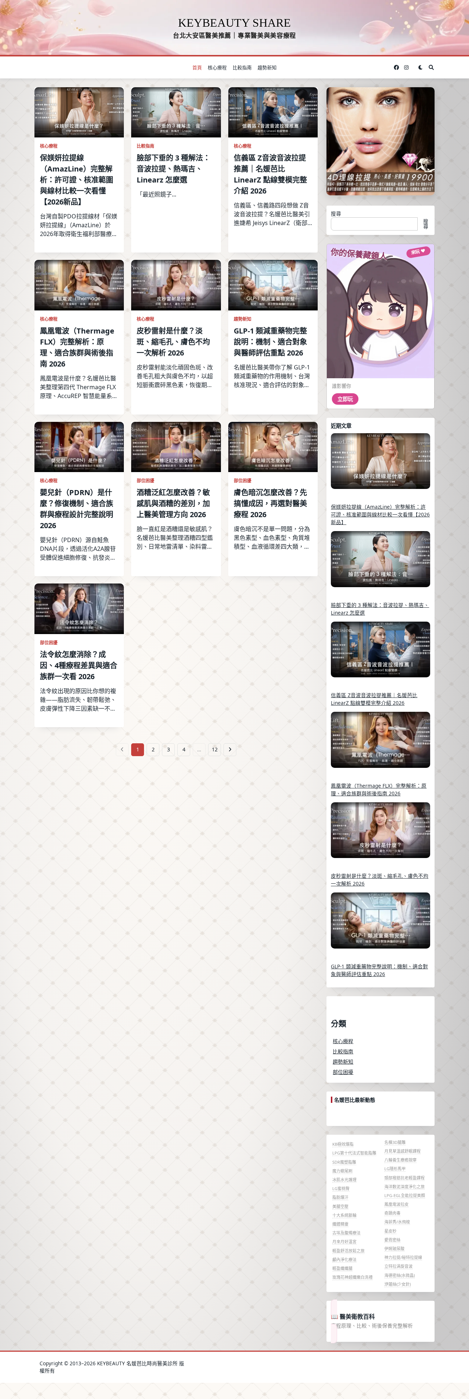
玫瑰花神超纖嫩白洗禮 (352, 1277)
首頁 (197, 67)
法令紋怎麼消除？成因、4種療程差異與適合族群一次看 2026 (78, 665)
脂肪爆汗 (340, 1197)
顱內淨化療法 (344, 1259)
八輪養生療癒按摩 (400, 1160)
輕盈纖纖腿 (342, 1268)
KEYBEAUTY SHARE (234, 22)
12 (215, 749)
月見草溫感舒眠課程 (402, 1151)
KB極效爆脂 (343, 1144)
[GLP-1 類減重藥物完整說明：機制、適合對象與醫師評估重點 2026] (380, 925)
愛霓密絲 (392, 1239)
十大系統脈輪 (344, 1215)
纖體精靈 (340, 1224)
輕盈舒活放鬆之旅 (348, 1250)
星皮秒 (390, 1231)
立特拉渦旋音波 (398, 1266)
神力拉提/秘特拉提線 (403, 1257)
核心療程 (217, 67)
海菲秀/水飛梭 (397, 1222)
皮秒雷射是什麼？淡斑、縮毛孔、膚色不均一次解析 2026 (173, 342)
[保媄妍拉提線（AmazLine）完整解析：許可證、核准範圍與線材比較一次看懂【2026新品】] (380, 466)
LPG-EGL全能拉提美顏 (404, 1195)
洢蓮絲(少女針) (397, 1284)
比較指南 (242, 67)
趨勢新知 (267, 67)
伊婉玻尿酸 (394, 1248)
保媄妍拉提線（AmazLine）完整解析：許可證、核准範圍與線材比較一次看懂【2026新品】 (76, 180)
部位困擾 (145, 481)
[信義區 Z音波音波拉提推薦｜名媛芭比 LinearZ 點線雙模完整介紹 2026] (380, 655)
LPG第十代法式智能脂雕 (354, 1153)
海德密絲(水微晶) (399, 1275)
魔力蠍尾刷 (342, 1171)
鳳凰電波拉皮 (396, 1204)
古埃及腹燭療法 (346, 1233)
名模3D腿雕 (395, 1142)
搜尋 (336, 213)
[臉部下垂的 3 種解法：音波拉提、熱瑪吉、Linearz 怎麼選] (380, 564)
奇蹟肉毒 (392, 1213)
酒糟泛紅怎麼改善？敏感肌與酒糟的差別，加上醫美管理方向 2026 (173, 503)
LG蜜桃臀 (341, 1188)
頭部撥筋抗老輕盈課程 (404, 1178)
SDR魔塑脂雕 (344, 1162)
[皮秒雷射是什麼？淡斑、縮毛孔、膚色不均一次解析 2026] (380, 835)
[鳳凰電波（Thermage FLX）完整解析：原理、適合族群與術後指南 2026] (380, 745)
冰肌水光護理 (344, 1179)
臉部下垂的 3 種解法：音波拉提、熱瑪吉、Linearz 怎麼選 (173, 169)
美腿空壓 (340, 1206)
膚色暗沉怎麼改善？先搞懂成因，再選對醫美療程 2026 (270, 503)
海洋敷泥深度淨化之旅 (404, 1186)
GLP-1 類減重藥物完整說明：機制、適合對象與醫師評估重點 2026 (270, 342)
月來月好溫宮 (344, 1241)
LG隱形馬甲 (395, 1168)
